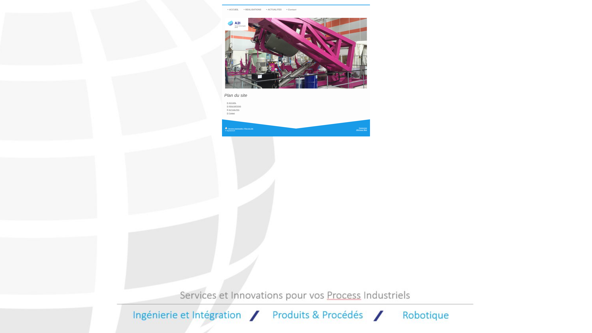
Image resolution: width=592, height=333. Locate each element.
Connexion (363, 128)
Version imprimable (235, 129)
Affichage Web (361, 130)
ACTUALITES (234, 110)
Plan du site (248, 129)
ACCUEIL (232, 103)
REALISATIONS (235, 106)
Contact (232, 113)
